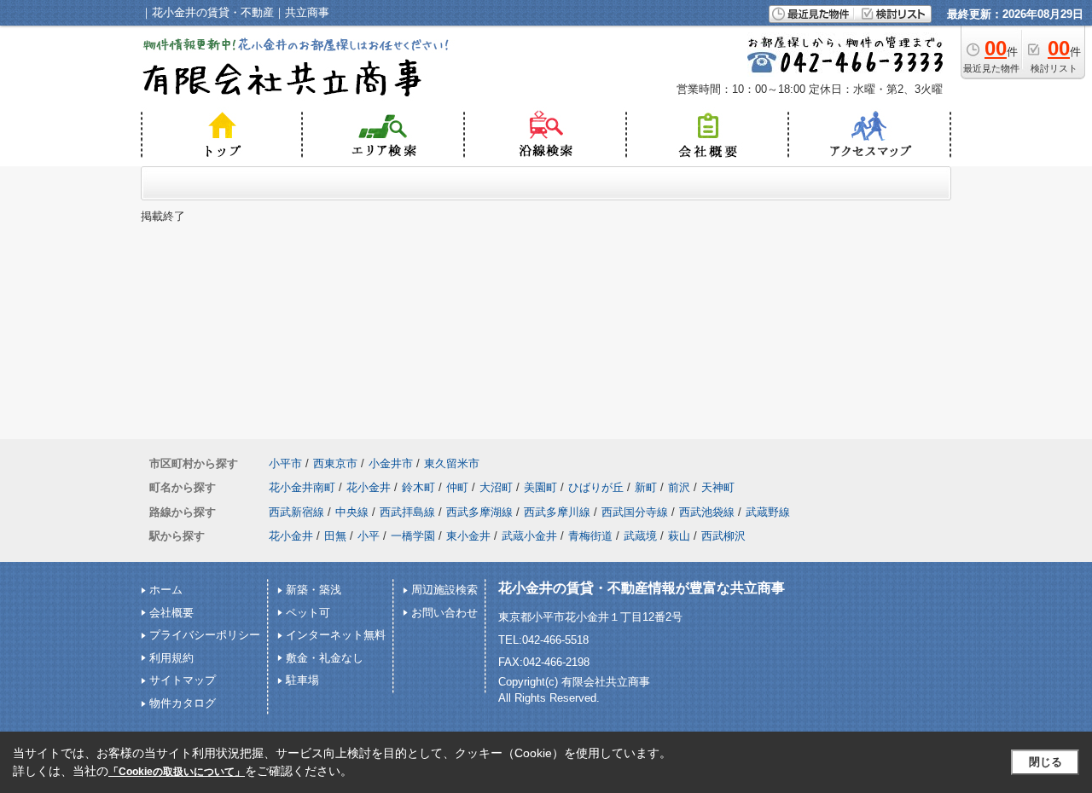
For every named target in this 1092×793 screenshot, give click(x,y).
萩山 (679, 536)
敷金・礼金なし (324, 657)
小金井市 (391, 463)
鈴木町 (418, 487)
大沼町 (496, 487)
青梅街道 (590, 536)
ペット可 (308, 612)
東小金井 (468, 536)
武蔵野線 (768, 512)
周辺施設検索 (444, 589)
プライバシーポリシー (204, 634)
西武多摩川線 (557, 512)
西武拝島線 (407, 512)
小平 (368, 536)
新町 (646, 487)
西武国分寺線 (634, 512)
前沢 (679, 487)
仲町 (457, 487)
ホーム (166, 589)
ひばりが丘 (596, 487)
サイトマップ (182, 680)
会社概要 (171, 612)
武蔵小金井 (529, 536)
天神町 (718, 487)
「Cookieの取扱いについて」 (176, 772)
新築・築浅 (313, 589)
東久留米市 (451, 463)
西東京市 (335, 463)
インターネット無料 (336, 634)
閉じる (1045, 761)
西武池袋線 (707, 512)
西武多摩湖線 (479, 512)
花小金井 (368, 487)
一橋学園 (413, 536)
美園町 (540, 487)
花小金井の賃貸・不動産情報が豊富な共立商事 (641, 588)
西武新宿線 (296, 512)
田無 (335, 536)
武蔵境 (640, 536)
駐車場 (302, 680)
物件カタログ (182, 703)
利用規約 (171, 657)
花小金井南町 (302, 487)
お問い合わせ (444, 612)
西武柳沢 (723, 536)
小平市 (285, 463)
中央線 (352, 512)
